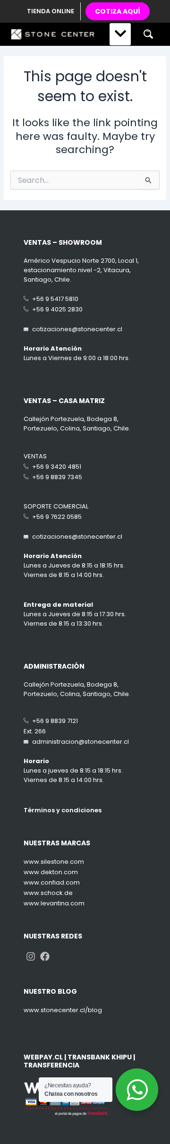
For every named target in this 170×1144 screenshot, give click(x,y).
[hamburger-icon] (120, 34)
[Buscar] (148, 34)
